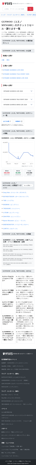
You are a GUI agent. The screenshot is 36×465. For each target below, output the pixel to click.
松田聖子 (4, 363)
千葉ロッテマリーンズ (17, 432)
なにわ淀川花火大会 (7, 412)
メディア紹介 (8, 461)
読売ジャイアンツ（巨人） (24, 435)
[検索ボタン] (30, 9)
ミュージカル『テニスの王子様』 (10, 449)
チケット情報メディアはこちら (22, 461)
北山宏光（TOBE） (7, 366)
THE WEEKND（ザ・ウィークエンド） (12, 404)
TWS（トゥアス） (28, 404)
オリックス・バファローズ (9, 435)
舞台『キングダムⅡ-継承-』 (9, 452)
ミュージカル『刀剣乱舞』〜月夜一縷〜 (12, 446)
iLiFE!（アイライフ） (18, 366)
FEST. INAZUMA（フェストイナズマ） (12, 421)
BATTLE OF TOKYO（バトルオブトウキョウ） (14, 377)
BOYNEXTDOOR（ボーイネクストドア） (12, 401)
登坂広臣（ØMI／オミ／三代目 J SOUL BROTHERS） (16, 369)
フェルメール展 (27, 421)
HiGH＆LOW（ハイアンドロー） (10, 386)
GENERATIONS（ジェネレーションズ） (12, 380)
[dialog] (19, 121)
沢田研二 (26, 380)
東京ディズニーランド (7, 424)
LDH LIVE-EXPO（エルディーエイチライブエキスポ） (16, 383)
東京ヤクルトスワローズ (8, 438)
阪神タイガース (6, 432)
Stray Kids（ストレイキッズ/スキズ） (11, 398)
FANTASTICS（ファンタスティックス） (17, 363)
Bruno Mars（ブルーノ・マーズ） (10, 394)
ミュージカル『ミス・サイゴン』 (10, 456)
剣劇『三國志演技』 (25, 449)
